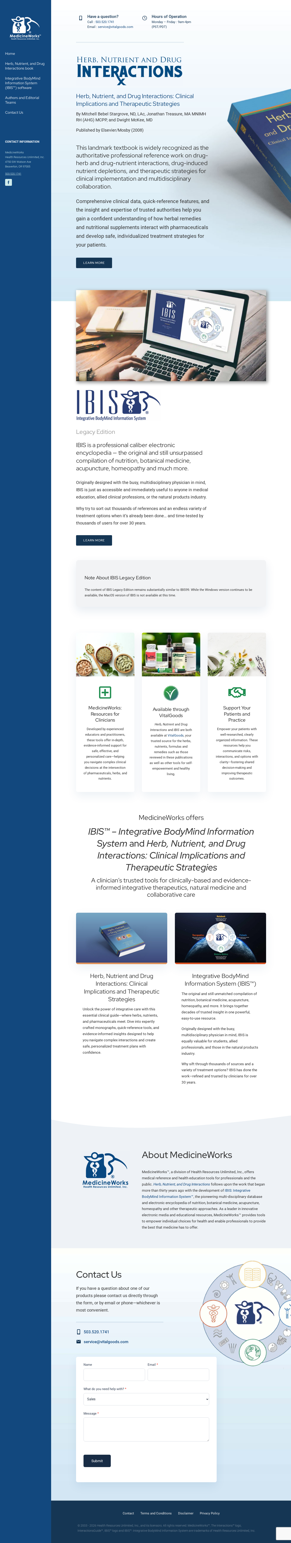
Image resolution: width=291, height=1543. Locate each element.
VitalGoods (176, 735)
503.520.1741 (13, 173)
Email (153, 1365)
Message (91, 1413)
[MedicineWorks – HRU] (25, 17)
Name (88, 1365)
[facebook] (8, 182)
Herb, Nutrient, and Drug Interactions (181, 1184)
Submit (97, 1461)
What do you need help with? (105, 1389)
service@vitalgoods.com (115, 27)
